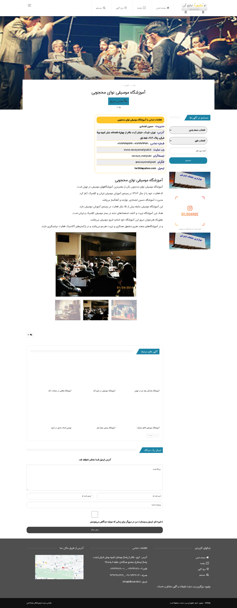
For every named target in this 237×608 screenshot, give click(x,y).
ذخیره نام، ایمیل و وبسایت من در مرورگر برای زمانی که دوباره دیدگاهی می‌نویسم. (126, 522)
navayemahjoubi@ (146, 162)
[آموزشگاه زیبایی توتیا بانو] (94, 410)
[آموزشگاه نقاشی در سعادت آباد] (50, 373)
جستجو (99, 8)
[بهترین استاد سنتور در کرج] (50, 410)
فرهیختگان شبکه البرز (34, 603)
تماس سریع (117, 101)
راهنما (139, 8)
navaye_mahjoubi (141, 156)
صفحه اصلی (161, 8)
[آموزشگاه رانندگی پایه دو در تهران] (138, 373)
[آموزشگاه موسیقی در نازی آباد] (94, 373)
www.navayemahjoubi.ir (138, 150)
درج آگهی (120, 8)
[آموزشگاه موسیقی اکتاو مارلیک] (138, 410)
